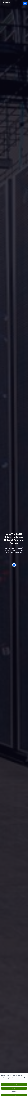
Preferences (14, 1091)
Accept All (14, 1084)
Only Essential (14, 1088)
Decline (14, 1095)
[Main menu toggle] (25, 3)
